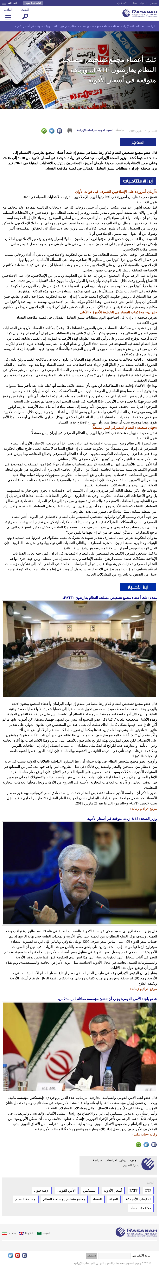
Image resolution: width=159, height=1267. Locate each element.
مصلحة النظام (25, 1199)
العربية (46, 1233)
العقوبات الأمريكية (138, 1199)
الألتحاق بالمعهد (33, 3)
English (29, 1233)
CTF (148, 1190)
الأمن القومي (66, 1190)
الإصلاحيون (41, 1190)
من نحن (153, 3)
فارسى (12, 1233)
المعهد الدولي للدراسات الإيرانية (100, 129)
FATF (133, 1190)
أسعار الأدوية (113, 1190)
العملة (113, 1199)
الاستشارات (121, 3)
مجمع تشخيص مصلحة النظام (64, 1199)
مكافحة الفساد (140, 1208)
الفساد (97, 1199)
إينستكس (89, 1190)
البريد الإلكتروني (141, 1255)
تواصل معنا (138, 3)
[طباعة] (69, 130)
